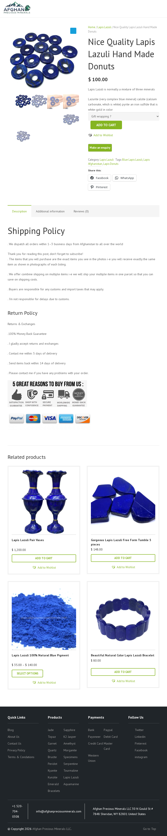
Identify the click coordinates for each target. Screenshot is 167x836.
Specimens (70, 757)
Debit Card (111, 737)
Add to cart (106, 125)
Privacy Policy (16, 750)
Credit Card (95, 743)
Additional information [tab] (50, 211)
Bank (91, 730)
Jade (51, 730)
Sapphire (69, 730)
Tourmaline (70, 770)
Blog (11, 730)
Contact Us (14, 743)
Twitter (139, 730)
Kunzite (52, 777)
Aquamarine (71, 784)
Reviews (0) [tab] (81, 211)
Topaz (52, 737)
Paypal (108, 730)
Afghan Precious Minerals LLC (51, 829)
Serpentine (70, 764)
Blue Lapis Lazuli (132, 159)
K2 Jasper (69, 737)
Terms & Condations (21, 757)
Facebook (141, 750)
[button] (73, 31)
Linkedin (140, 737)
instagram (141, 757)
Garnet (52, 743)
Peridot (52, 764)
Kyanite (52, 770)
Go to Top (150, 829)
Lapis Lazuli (104, 27)
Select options (27, 673)
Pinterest (140, 743)
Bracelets (54, 791)
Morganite (70, 750)
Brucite (52, 757)
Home (91, 27)
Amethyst (69, 743)
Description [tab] (19, 211)
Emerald (53, 784)
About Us (13, 737)
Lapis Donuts (110, 163)
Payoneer (94, 737)
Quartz (52, 750)
